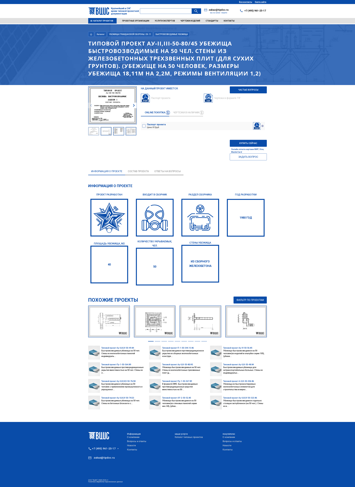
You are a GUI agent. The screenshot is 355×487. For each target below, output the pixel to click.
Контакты (229, 21)
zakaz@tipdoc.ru (219, 9)
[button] (134, 105)
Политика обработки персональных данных (105, 482)
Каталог (101, 34)
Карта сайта (260, 2)
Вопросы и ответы (136, 441)
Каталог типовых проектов (189, 437)
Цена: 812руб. (156, 125)
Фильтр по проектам (250, 299)
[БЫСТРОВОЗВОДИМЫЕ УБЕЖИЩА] (200, 217)
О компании (133, 437)
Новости (131, 445)
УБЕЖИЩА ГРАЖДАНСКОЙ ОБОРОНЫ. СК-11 (130, 34)
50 (154, 266)
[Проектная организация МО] (109, 217)
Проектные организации (135, 21)
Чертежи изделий (190, 21)
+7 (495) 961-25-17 (255, 10)
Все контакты (245, 2)
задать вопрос (248, 156)
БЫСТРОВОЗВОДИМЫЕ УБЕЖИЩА (172, 34)
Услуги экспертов (165, 21)
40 (109, 264)
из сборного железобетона (200, 264)
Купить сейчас (248, 143)
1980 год (246, 217)
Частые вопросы (248, 89)
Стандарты (212, 21)
